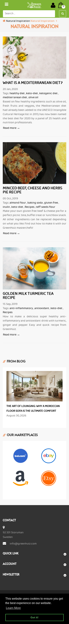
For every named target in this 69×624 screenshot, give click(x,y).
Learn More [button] (13, 608)
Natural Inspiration (18, 21)
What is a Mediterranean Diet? (33, 83)
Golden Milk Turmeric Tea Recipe (28, 296)
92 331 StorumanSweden (13, 535)
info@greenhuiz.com (23, 544)
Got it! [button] (34, 617)
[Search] (62, 13)
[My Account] (53, 5)
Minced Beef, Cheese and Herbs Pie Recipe (32, 190)
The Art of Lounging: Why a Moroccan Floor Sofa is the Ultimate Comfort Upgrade (33, 411)
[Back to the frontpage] (4, 21)
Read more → (11, 128)
